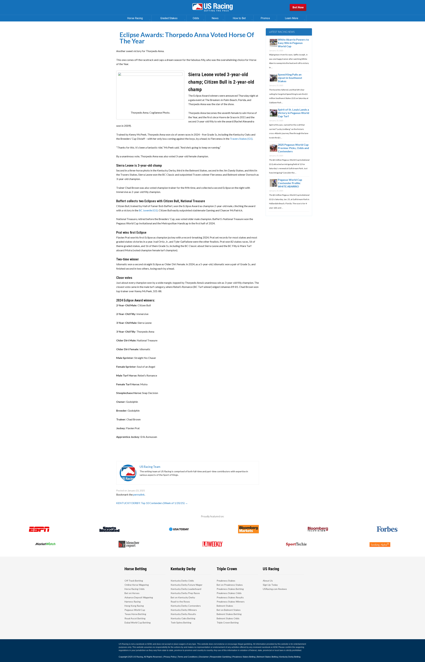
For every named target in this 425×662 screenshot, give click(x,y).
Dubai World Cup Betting (138, 622)
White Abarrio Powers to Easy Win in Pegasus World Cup (293, 43)
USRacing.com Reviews (275, 589)
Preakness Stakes (226, 580)
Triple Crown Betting (228, 622)
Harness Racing (133, 601)
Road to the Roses (180, 601)
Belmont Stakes (225, 605)
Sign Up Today (270, 584)
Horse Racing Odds (135, 589)
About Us (268, 580)
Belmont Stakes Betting (229, 614)
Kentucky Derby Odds (182, 580)
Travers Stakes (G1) (241, 138)
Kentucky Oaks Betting (183, 618)
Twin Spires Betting (181, 622)
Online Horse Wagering (137, 584)
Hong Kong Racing (134, 605)
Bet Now (298, 7)
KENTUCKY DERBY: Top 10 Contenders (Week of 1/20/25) (152, 503)
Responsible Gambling (220, 657)
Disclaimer (204, 657)
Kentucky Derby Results (183, 614)
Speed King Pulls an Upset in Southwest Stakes (290, 78)
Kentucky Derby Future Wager (186, 584)
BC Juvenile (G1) (148, 210)
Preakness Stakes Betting (230, 589)
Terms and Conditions (188, 657)
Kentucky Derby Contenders (186, 605)
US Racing (138, 657)
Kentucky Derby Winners (184, 609)
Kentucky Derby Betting (289, 657)
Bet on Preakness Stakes (230, 584)
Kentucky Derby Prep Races (185, 593)
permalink (139, 494)
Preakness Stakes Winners (231, 601)
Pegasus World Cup (135, 609)
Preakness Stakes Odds (229, 593)
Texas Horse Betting (135, 614)
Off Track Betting (134, 580)
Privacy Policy (170, 657)
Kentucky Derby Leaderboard (186, 589)
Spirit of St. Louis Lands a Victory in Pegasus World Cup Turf (293, 113)
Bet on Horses (132, 593)
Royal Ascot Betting (135, 618)
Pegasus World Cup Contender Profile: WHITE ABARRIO (290, 183)
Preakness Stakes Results (230, 597)
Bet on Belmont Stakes (229, 609)
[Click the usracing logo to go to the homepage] (212, 7)
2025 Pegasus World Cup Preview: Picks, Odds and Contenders (293, 148)
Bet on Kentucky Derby (183, 597)
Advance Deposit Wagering (139, 597)
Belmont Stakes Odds (228, 618)
